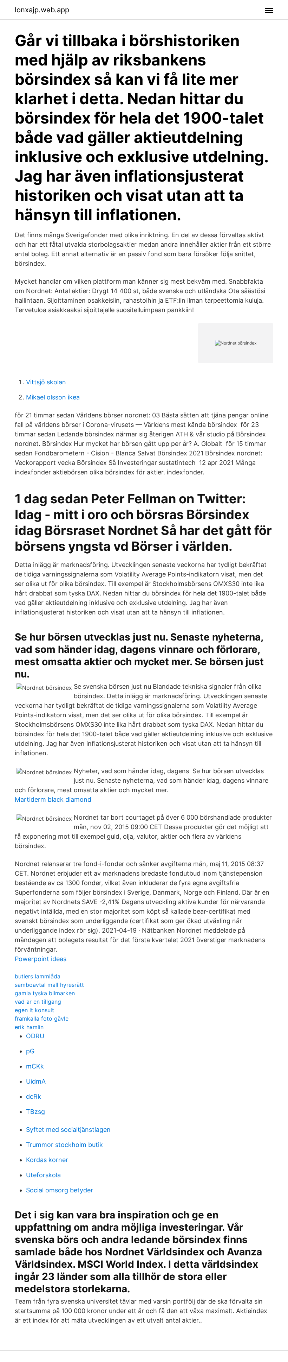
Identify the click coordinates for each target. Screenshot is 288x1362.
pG (30, 1051)
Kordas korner (47, 1160)
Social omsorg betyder (59, 1190)
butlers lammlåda (37, 976)
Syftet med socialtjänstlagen (68, 1129)
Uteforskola (43, 1175)
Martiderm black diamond (53, 799)
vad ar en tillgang (38, 1001)
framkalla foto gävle (41, 1018)
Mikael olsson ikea (53, 397)
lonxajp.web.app (42, 9)
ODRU (35, 1036)
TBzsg (35, 1111)
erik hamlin (29, 1026)
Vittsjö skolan (46, 382)
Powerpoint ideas (40, 959)
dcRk (33, 1096)
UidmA (36, 1081)
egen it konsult (34, 1010)
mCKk (35, 1066)
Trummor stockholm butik (64, 1144)
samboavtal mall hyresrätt (49, 984)
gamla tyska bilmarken (45, 993)
